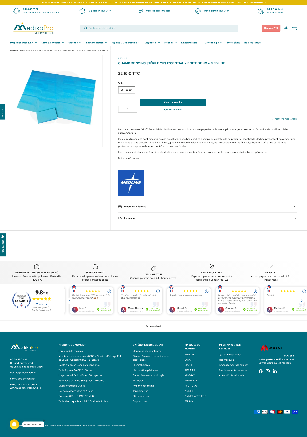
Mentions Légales (56, 425)
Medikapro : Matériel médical (22, 50)
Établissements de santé (233, 370)
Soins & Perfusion (51, 42)
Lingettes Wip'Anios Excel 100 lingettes (80, 375)
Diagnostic (151, 42)
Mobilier (168, 42)
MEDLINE (122, 58)
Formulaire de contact (22, 378)
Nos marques (252, 42)
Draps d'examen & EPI (22, 42)
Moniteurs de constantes (147, 351)
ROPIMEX (190, 370)
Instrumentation (95, 42)
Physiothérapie (141, 365)
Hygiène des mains (143, 385)
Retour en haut (153, 326)
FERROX (189, 401)
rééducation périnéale (145, 370)
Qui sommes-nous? (230, 354)
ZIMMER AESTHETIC (195, 396)
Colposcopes (140, 401)
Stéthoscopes (141, 396)
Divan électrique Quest (72, 385)
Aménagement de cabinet (233, 365)
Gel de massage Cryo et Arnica (76, 391)
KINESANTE (191, 380)
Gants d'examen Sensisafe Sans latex (79, 365)
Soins (56, 50)
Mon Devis (2, 111)
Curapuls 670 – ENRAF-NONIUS (76, 396)
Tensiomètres (140, 391)
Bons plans (233, 42)
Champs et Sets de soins (72, 50)
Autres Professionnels (231, 375)
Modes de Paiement (104, 425)
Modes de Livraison (89, 425)
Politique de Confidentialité (72, 425)
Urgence (73, 42)
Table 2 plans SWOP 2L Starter (76, 370)
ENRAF (188, 359)
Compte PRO (271, 28)
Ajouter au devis (173, 109)
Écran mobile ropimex (71, 351)
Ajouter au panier (173, 102)
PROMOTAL (191, 385)
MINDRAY (190, 375)
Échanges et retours (118, 425)
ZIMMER (189, 391)
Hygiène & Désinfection (124, 42)
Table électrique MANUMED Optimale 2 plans (84, 401)
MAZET (188, 365)
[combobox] (159, 28)
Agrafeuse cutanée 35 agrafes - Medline (81, 380)
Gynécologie (212, 42)
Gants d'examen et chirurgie (148, 375)
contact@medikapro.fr (23, 372)
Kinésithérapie (189, 42)
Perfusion (138, 380)
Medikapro (21, 425)
